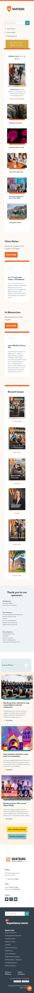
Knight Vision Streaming (12, 956)
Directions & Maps (13, 879)
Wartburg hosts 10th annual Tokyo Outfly (14, 804)
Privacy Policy (17, 981)
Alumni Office (11, 32)
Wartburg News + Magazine (13, 959)
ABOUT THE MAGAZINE (17, 99)
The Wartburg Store (11, 962)
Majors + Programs (10, 932)
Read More (9, 720)
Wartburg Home (12, 36)
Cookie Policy (25, 981)
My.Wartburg (9, 950)
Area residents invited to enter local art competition (15, 755)
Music (29, 677)
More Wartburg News (17, 829)
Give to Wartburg (10, 953)
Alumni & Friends (17, 778)
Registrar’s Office (10, 941)
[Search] (27, 23)
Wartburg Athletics (10, 966)
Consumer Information (16, 978)
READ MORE (11, 255)
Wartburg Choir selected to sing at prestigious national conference (16, 705)
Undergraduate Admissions (13, 935)
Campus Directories (11, 947)
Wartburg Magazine (17, 836)
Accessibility (25, 978)
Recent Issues (11, 29)
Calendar (8, 944)
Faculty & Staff (26, 778)
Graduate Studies (10, 938)
